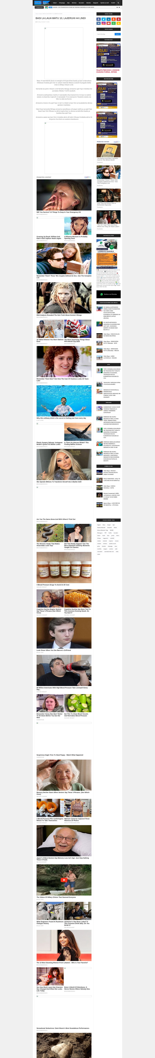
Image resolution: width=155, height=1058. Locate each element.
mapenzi (111, 541)
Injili (113, 525)
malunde (105, 541)
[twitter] (103, 19)
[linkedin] (108, 19)
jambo (112, 535)
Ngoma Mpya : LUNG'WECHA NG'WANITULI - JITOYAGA (111, 504)
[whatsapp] (113, 23)
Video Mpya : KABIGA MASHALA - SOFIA (109, 487)
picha (98, 546)
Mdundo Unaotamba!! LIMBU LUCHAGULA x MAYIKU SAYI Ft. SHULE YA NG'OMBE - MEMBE (111, 496)
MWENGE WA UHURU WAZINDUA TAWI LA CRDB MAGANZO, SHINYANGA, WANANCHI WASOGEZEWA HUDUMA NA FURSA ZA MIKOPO (111, 456)
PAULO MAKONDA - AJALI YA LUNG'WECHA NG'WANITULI (111, 479)
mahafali (112, 538)
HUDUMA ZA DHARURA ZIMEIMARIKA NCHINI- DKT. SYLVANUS (68, 7)
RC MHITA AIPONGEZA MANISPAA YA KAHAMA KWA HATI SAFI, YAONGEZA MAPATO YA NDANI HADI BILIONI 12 (111, 326)
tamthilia (99, 549)
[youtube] (108, 23)
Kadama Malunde (101, 527)
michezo (105, 543)
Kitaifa (115, 527)
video (117, 551)
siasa (116, 546)
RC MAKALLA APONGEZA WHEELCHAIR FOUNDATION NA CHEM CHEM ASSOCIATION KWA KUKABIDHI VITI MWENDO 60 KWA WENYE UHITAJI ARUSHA (111, 313)
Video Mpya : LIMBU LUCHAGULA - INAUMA (110, 357)
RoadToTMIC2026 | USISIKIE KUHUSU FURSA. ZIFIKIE (107, 71)
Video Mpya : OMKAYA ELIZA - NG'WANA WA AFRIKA (111, 335)
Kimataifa (109, 527)
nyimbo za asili (112, 543)
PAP (105, 533)
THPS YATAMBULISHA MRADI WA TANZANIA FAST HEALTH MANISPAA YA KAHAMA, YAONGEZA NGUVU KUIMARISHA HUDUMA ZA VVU (111, 373)
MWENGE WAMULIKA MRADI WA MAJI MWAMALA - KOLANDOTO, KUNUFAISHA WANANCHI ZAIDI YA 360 (111, 444)
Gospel (109, 525)
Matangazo (99, 533)
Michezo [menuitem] (74, 3)
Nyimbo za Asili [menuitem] (105, 3)
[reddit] (113, 19)
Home (37, 13)
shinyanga (110, 546)
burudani (116, 533)
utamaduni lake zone (109, 551)
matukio (99, 543)
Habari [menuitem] (55, 3)
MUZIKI (111, 530)
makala (99, 541)
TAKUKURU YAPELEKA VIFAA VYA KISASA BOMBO (111, 383)
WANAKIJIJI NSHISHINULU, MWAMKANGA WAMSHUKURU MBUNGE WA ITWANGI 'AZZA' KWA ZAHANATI (111, 393)
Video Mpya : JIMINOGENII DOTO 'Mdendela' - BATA (110, 342)
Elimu (104, 525)
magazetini (105, 538)
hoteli (103, 535)
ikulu (108, 535)
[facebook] (98, 19)
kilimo (117, 535)
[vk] (98, 23)
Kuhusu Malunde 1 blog (102, 530)
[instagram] (103, 23)
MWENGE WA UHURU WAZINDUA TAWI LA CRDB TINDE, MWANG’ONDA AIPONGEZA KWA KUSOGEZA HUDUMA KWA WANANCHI (111, 420)
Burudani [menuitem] (81, 3)
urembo (111, 549)
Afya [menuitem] (68, 3)
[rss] (118, 23)
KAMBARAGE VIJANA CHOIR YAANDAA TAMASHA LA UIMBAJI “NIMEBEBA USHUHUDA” (111, 409)
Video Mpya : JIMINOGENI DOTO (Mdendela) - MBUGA (111, 349)
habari (40, 13)
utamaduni (99, 551)
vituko (98, 554)
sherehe (104, 546)
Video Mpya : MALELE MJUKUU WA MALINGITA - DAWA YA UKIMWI (110, 472)
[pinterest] (118, 19)
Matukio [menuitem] (88, 3)
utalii (116, 549)
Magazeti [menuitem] (95, 3)
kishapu (99, 538)
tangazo (105, 549)
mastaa (116, 541)
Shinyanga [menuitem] (62, 3)
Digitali (99, 525)
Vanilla (110, 533)
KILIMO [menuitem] (113, 3)
